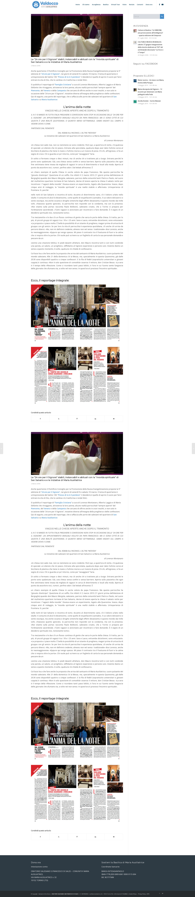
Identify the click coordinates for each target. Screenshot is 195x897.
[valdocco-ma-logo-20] (45, 4)
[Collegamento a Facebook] (159, 4)
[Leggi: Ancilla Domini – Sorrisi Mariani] (135, 101)
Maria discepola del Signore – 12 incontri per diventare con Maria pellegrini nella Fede (150, 91)
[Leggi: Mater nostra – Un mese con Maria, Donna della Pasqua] (135, 81)
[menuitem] (77, 4)
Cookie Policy (132, 894)
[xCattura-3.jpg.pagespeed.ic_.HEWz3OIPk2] (77, 35)
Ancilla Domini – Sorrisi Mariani (149, 101)
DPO (148, 894)
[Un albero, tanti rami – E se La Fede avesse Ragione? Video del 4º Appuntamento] (1, 448)
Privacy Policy (142, 894)
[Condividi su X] (59, 419)
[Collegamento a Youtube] (162, 4)
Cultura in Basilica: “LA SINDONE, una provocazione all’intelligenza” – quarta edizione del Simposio (150, 32)
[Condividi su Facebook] (40, 419)
